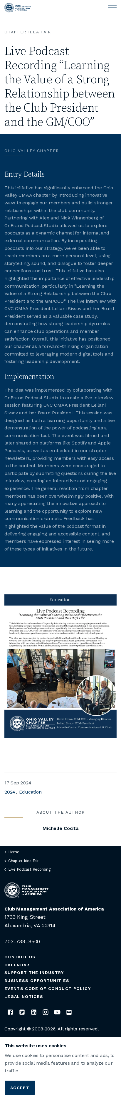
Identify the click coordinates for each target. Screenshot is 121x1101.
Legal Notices (23, 996)
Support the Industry (34, 972)
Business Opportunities (36, 980)
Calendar (17, 964)
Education (30, 792)
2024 (9, 792)
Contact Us (20, 957)
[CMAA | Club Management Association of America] (17, 7)
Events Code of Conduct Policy (47, 988)
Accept (19, 1087)
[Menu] (112, 7)
